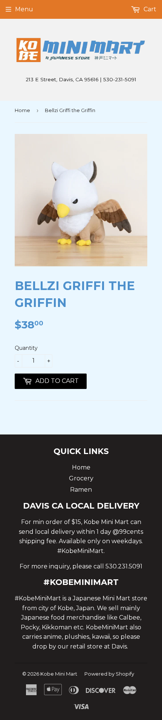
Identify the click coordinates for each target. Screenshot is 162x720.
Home (22, 110)
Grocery (81, 478)
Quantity (26, 348)
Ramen (81, 489)
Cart (149, 9)
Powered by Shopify (109, 674)
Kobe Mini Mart (58, 674)
